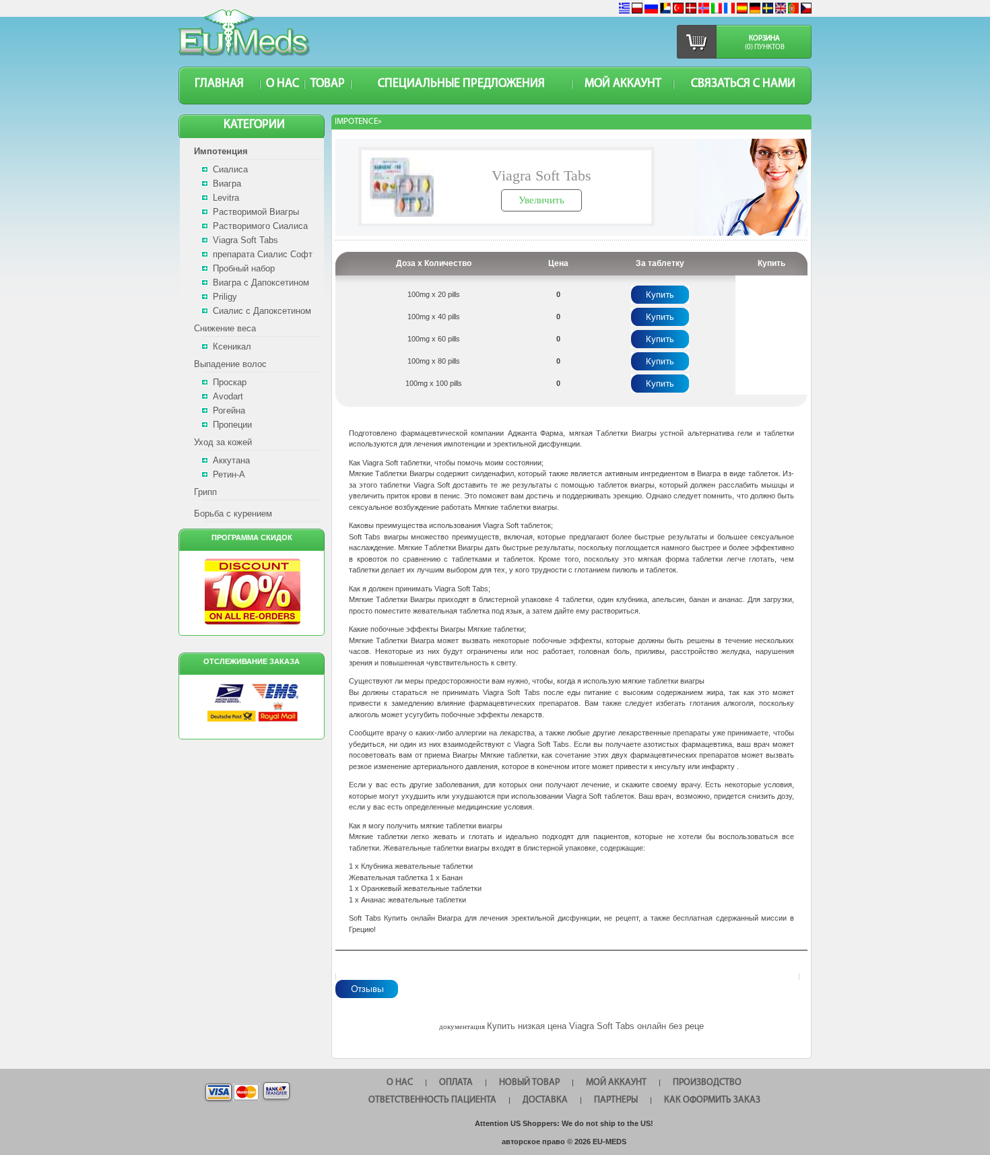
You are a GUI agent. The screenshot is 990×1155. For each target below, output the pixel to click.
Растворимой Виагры (256, 212)
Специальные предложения (461, 84)
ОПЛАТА (456, 1083)
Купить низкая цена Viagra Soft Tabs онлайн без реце (595, 1026)
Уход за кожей (223, 442)
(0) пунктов (765, 47)
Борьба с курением (233, 513)
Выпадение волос (230, 364)
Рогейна (229, 410)
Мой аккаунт (623, 84)
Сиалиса (230, 169)
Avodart (228, 396)
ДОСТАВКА (545, 1100)
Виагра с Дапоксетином (261, 282)
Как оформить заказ (712, 1100)
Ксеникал (232, 346)
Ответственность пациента (432, 1100)
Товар (327, 84)
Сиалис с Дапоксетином (262, 311)
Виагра (227, 183)
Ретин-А (229, 474)
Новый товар (529, 1083)
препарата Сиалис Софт (262, 254)
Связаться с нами (743, 84)
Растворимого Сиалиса (260, 226)
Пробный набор (244, 268)
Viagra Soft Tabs (245, 240)
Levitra (226, 198)
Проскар (229, 382)
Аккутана (231, 460)
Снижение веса (225, 328)
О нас (282, 84)
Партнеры (616, 1100)
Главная (219, 84)
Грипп (205, 492)
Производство (707, 1083)
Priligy (225, 297)
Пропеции (232, 425)
